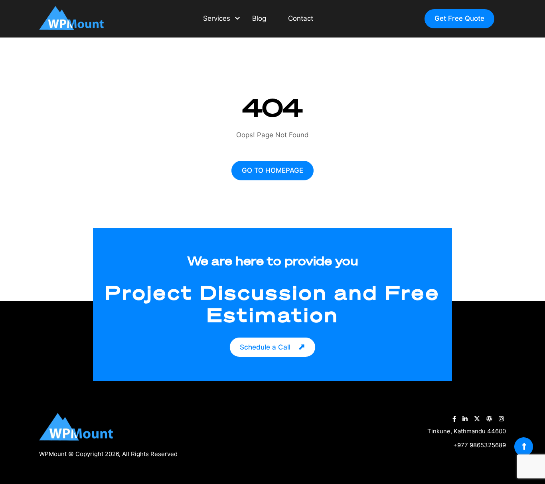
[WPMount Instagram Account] (501, 419)
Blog (259, 18)
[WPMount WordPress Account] (489, 419)
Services (216, 18)
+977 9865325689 (479, 445)
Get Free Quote (459, 18)
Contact (300, 18)
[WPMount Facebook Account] (454, 419)
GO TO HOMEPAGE (272, 170)
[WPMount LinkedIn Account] (465, 419)
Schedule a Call (265, 347)
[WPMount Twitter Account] (477, 419)
